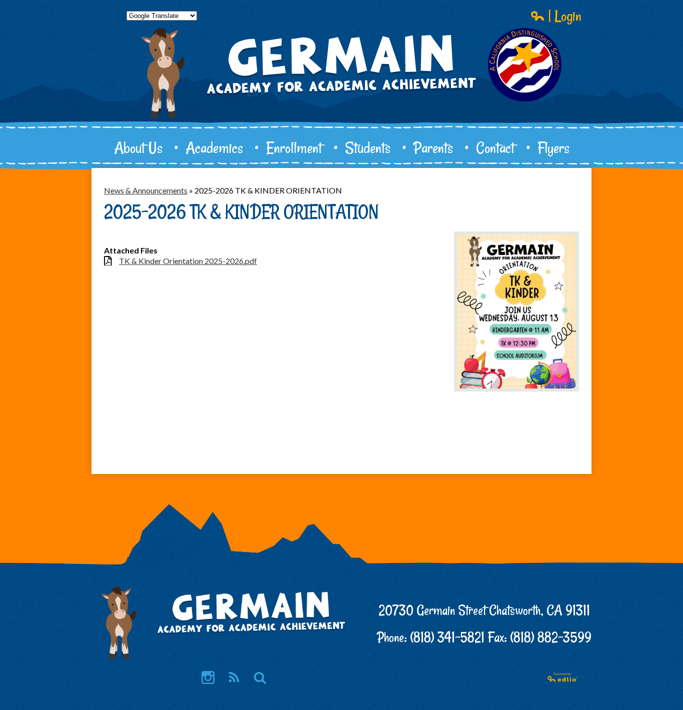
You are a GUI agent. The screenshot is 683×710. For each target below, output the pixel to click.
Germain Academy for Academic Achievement (342, 98)
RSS (234, 678)
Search (260, 678)
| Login (563, 15)
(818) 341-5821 (447, 637)
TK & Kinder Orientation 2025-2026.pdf (188, 261)
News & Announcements (146, 190)
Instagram (208, 678)
